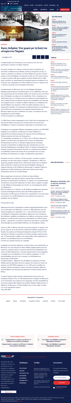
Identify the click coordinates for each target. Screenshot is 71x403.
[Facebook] (62, 5)
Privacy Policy (58, 388)
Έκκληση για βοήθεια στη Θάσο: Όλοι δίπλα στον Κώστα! (59, 104)
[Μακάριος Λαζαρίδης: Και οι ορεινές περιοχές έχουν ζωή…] (60, 172)
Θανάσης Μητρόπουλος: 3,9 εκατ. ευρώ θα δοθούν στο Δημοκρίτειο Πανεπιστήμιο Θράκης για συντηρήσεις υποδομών (60, 97)
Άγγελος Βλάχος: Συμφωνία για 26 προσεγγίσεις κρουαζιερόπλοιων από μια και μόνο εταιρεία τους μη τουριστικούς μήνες (60, 111)
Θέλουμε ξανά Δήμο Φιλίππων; (59, 42)
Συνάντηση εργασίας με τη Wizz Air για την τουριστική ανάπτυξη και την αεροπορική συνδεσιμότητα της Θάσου (60, 48)
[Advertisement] (60, 151)
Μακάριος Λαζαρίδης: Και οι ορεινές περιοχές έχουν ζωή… (59, 22)
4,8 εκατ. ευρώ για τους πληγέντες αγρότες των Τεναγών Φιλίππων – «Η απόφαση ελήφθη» (60, 29)
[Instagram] (64, 5)
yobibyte (20, 401)
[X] (67, 5)
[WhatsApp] (47, 57)
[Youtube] (69, 5)
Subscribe (62, 383)
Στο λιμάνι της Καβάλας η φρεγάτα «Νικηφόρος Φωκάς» (53, 345)
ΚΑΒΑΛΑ (4, 44)
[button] (58, 5)
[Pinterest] (43, 57)
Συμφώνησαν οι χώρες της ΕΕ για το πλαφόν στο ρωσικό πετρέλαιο (17, 345)
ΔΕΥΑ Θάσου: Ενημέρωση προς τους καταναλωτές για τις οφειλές (59, 36)
